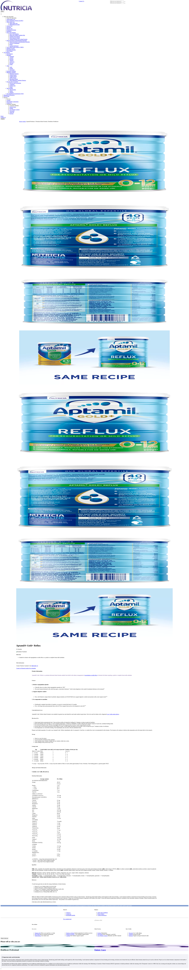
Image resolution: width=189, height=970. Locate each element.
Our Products (7, 52)
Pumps (11, 87)
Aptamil (11, 57)
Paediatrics (9, 31)
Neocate (11, 63)
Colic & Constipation (14, 43)
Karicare (11, 59)
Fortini (11, 64)
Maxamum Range (13, 79)
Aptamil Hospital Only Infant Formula (18, 39)
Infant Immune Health (14, 38)
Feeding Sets (12, 85)
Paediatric (8, 55)
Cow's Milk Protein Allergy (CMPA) (15, 47)
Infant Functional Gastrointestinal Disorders (16, 40)
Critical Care (9, 26)
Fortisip (11, 68)
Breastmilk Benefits (11, 49)
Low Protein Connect (14, 109)
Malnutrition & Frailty (14, 24)
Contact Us (9, 103)
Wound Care (9, 28)
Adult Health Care (10, 19)
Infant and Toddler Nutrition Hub (17, 35)
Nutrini (11, 91)
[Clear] (124, 1)
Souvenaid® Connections (12, 101)
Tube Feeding (9, 88)
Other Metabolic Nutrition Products (17, 80)
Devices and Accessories (12, 81)
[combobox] (117, 1)
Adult (7, 65)
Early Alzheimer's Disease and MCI (14, 20)
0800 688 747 (35, 665)
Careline (8, 100)
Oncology (8, 27)
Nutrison (11, 92)
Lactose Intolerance (14, 45)
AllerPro (11, 60)
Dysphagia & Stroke (11, 30)
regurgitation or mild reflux (91, 675)
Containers (11, 84)
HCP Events (6, 96)
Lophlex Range (13, 76)
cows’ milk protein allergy (113, 714)
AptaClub (11, 112)
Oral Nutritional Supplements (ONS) (15, 93)
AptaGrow (11, 61)
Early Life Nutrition (11, 32)
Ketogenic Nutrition (11, 71)
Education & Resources (9, 95)
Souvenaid (11, 69)
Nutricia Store (12, 107)
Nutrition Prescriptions (14, 36)
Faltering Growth (10, 48)
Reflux (11, 44)
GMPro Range (12, 77)
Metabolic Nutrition (11, 72)
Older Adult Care (10, 22)
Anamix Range (13, 75)
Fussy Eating (9, 51)
